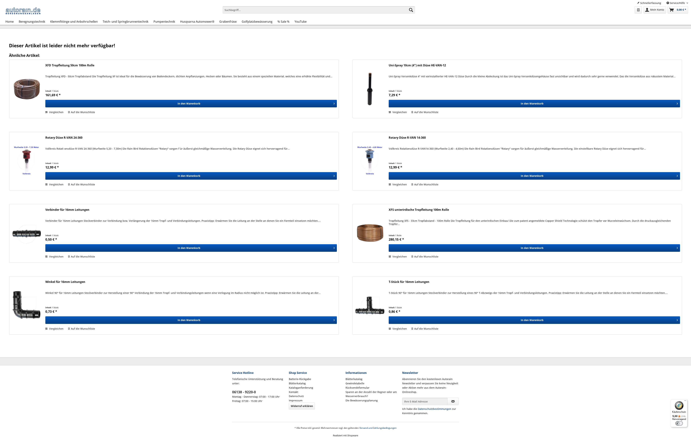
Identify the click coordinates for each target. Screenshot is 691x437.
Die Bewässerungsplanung (362, 400)
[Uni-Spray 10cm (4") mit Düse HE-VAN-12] (369, 88)
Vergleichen (56, 112)
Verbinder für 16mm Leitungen (67, 210)
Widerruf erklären (302, 406)
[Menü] (685, 401)
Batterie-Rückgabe (300, 379)
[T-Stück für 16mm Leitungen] (369, 305)
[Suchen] (411, 9)
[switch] (679, 423)
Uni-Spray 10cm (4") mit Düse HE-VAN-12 (417, 65)
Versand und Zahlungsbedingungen (378, 427)
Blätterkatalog (297, 383)
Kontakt (293, 392)
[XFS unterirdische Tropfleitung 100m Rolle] (369, 233)
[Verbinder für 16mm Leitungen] (26, 233)
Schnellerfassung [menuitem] (650, 3)
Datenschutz (296, 396)
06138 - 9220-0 (244, 392)
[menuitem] (319, 9)
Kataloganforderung (301, 387)
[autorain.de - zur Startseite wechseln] (23, 10)
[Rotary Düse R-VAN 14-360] (369, 161)
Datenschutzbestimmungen (434, 409)
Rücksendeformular (357, 387)
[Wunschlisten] (638, 9)
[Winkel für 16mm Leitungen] (26, 305)
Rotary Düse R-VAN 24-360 (63, 138)
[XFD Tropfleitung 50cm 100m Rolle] (26, 88)
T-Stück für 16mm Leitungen (409, 282)
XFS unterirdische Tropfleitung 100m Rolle (419, 210)
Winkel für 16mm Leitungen (65, 282)
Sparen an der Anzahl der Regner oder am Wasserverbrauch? (371, 394)
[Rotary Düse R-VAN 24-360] (26, 161)
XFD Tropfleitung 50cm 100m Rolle (69, 65)
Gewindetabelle (355, 383)
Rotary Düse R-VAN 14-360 (407, 138)
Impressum (295, 400)
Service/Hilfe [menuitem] (677, 3)
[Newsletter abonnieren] (453, 401)
